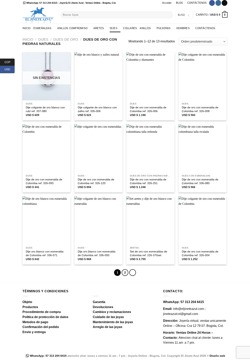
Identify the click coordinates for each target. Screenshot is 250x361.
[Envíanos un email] (224, 3)
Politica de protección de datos (45, 317)
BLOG (179, 2)
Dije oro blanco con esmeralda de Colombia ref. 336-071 (44, 253)
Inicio (26, 28)
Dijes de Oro (65, 39)
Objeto (27, 302)
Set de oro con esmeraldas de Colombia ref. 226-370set (148, 253)
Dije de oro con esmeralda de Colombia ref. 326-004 (200, 253)
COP (9, 62)
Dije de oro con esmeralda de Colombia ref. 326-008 (200, 109)
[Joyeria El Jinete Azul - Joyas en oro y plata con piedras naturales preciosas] (38, 15)
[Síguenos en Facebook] (212, 3)
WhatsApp (32, 3)
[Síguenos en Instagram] (218, 3)
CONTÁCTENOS (197, 2)
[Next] (132, 272)
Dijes (43, 39)
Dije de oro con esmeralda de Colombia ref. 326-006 (148, 109)
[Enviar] (169, 15)
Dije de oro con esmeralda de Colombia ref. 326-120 (96, 181)
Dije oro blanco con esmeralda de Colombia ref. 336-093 (96, 253)
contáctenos (205, 28)
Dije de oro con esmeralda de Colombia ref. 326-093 (44, 181)
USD (9, 69)
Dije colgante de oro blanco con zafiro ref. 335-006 (97, 109)
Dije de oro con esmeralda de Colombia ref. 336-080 (200, 181)
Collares (130, 28)
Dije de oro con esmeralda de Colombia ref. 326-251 (148, 181)
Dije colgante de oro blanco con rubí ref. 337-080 (45, 109)
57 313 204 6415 (48, 3)
